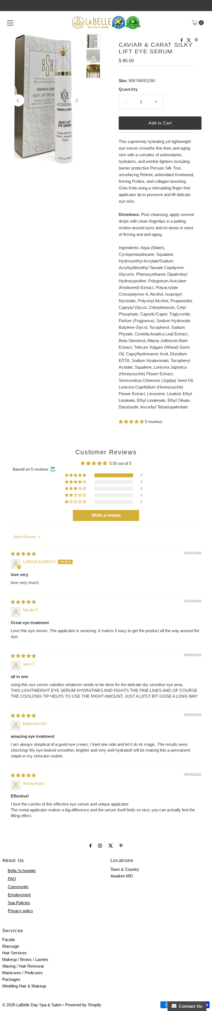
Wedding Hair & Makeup (24, 986)
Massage (10, 946)
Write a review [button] (106, 515)
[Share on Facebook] (182, 40)
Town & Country (124, 869)
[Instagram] (100, 845)
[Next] (76, 100)
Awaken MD (121, 876)
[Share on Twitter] (189, 40)
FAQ (12, 878)
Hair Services (14, 952)
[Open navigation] (10, 22)
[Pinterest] (121, 845)
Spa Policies (19, 902)
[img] (23, 553)
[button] (132, 421)
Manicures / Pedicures (22, 972)
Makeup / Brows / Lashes (25, 959)
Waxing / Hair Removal (23, 966)
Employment (19, 894)
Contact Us (189, 1006)
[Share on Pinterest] (196, 40)
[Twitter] (110, 845)
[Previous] (18, 100)
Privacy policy (20, 910)
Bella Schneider (22, 870)
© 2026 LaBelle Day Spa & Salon (32, 1004)
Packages (11, 979)
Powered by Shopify (83, 1004)
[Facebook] (90, 845)
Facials (8, 939)
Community (18, 886)
